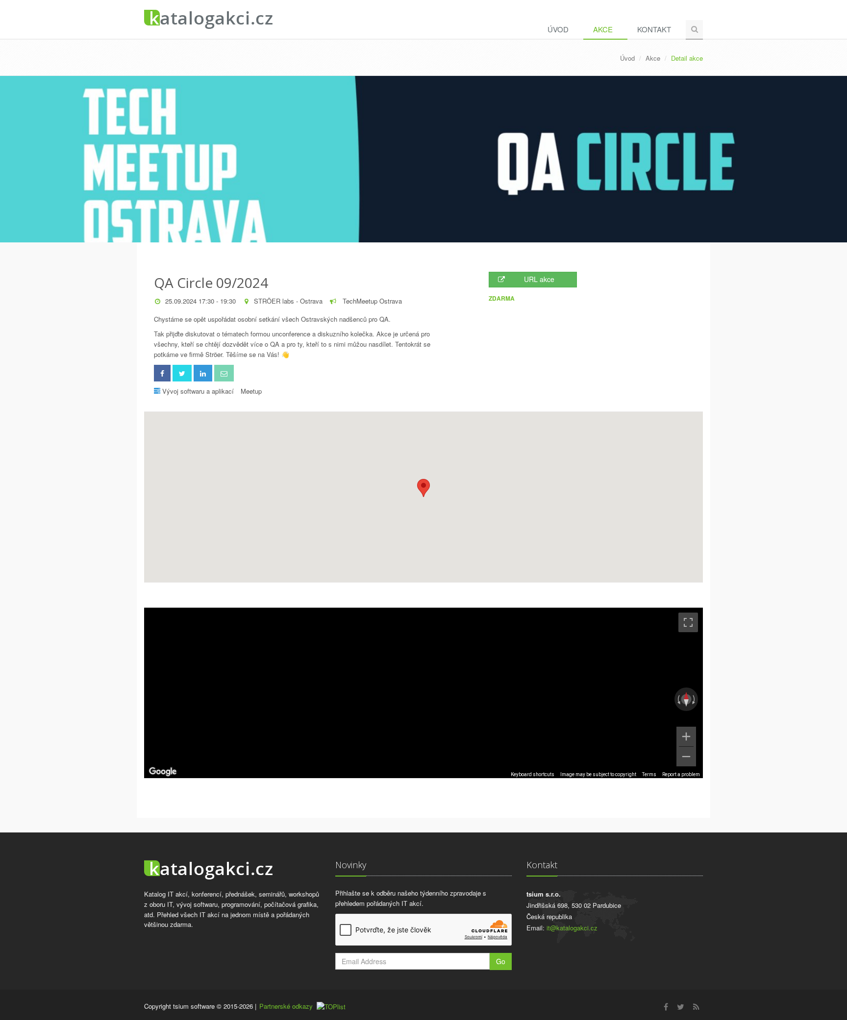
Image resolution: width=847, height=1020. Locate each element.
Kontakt (654, 29)
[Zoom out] (686, 756)
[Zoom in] (686, 736)
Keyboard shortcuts (532, 774)
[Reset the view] (686, 699)
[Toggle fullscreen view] (688, 622)
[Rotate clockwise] (694, 699)
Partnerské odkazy (286, 1006)
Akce (603, 29)
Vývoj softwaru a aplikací (198, 391)
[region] (423, 693)
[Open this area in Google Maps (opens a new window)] (163, 771)
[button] (423, 488)
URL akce (539, 279)
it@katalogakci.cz (572, 927)
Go (500, 961)
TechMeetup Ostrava (371, 301)
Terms (649, 774)
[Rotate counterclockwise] (677, 699)
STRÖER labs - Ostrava (288, 301)
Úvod (558, 29)
